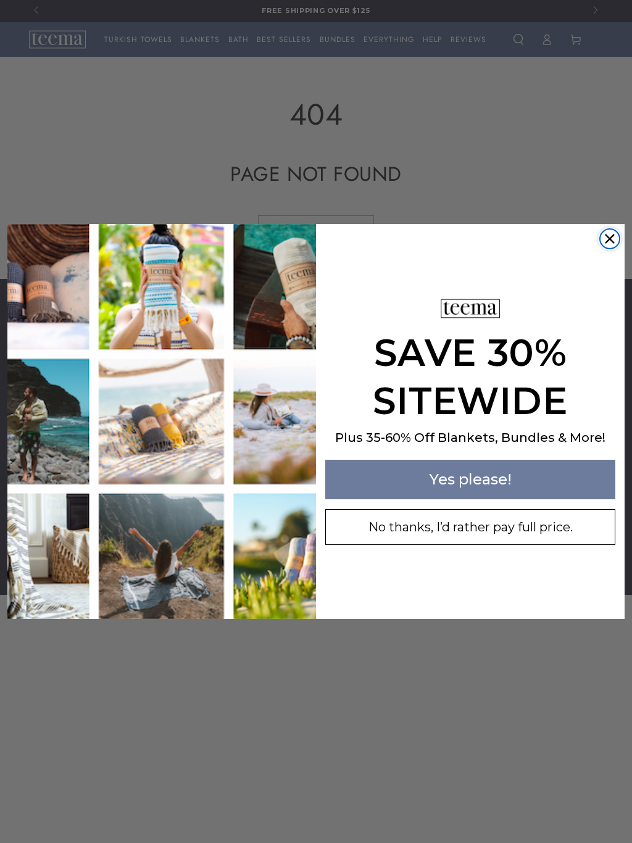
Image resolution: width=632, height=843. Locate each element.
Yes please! (470, 479)
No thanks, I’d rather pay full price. (470, 527)
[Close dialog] (610, 239)
